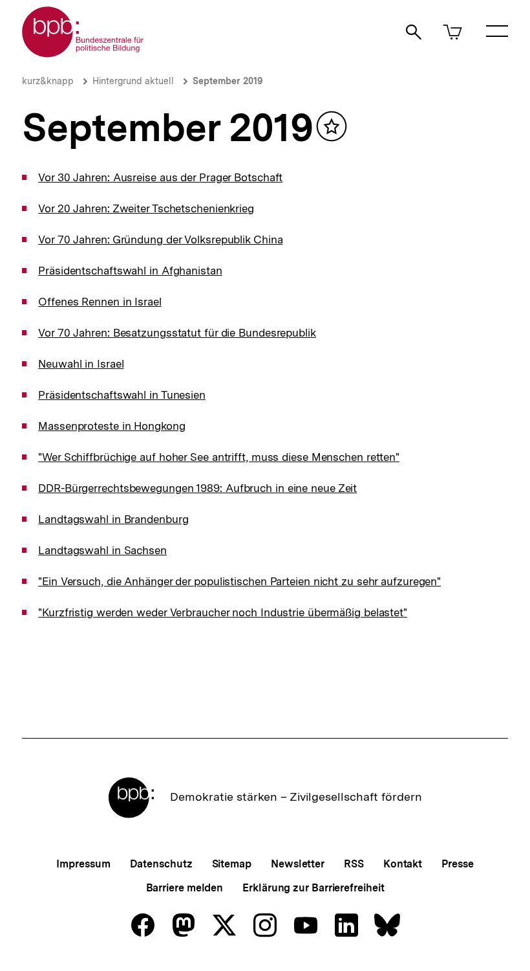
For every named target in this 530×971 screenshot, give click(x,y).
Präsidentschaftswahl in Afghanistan (130, 270)
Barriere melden (185, 888)
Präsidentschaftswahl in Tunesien (122, 394)
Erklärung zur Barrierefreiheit (313, 888)
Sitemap (231, 864)
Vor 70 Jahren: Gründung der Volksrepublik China (160, 239)
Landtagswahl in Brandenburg (113, 519)
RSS (354, 864)
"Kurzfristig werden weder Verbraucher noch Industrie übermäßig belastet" (222, 612)
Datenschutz (161, 864)
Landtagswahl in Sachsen (102, 550)
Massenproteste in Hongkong (111, 425)
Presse (457, 864)
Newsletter (297, 864)
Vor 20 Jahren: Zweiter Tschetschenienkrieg (146, 208)
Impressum (83, 864)
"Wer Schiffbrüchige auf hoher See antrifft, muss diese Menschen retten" (218, 457)
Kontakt (402, 864)
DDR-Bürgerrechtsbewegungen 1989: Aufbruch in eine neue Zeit (197, 488)
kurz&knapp (48, 81)
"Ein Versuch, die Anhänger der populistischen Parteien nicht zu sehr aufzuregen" (239, 581)
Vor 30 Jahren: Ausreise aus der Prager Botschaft (160, 177)
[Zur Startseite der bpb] (83, 53)
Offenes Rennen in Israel (100, 301)
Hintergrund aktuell (133, 81)
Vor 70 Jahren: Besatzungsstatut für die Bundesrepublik (177, 332)
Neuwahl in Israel (80, 363)
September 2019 (227, 81)
